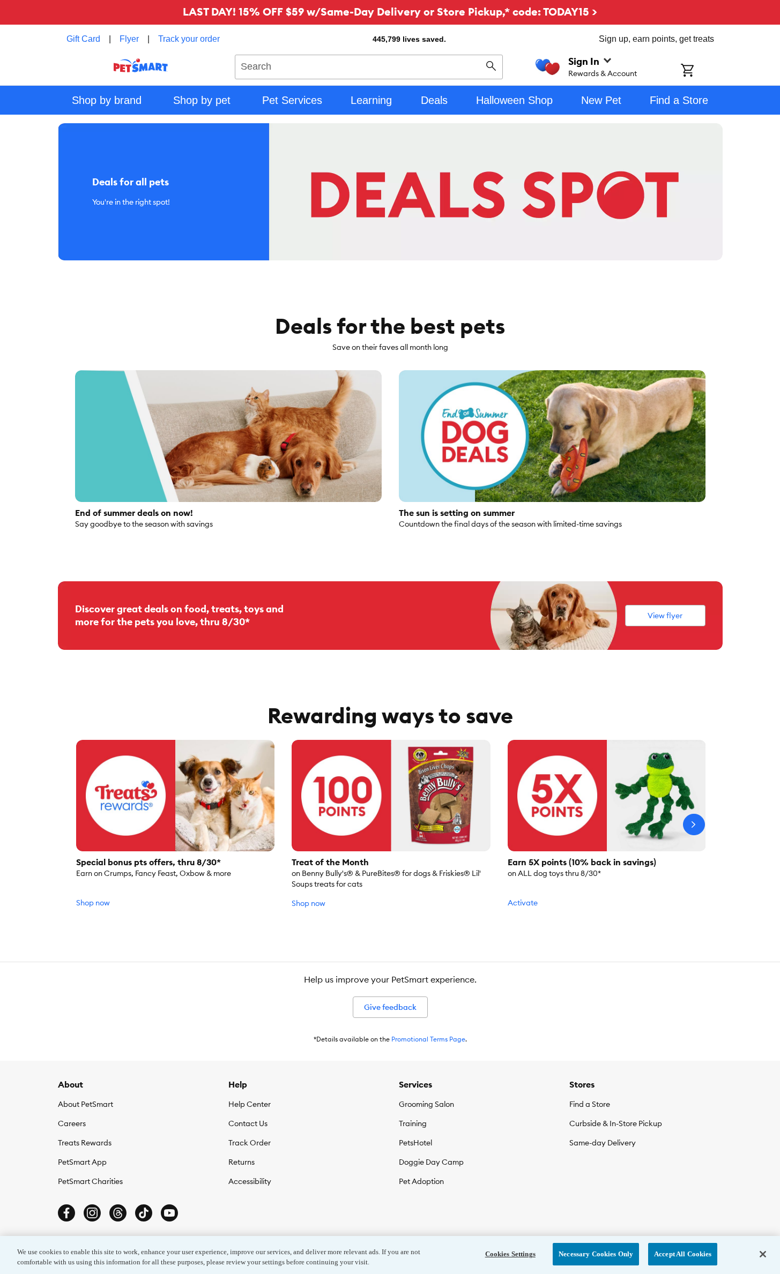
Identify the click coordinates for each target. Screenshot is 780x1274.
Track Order (249, 1143)
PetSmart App (82, 1162)
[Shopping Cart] (701, 71)
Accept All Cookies (682, 1254)
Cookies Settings (510, 1254)
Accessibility (249, 1181)
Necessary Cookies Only (596, 1254)
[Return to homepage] (141, 65)
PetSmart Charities (90, 1181)
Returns (241, 1162)
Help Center (249, 1104)
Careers (72, 1123)
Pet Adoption (421, 1181)
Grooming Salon (426, 1104)
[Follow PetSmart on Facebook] (66, 1212)
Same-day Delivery (602, 1143)
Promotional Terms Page (428, 1039)
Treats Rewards (85, 1143)
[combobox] (369, 65)
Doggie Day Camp (431, 1162)
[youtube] (169, 1212)
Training (413, 1123)
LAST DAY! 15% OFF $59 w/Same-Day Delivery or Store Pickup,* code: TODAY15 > (390, 11)
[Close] (763, 1254)
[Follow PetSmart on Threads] (118, 1212)
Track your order (189, 38)
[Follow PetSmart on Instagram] (92, 1212)
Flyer (129, 38)
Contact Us (248, 1123)
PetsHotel (415, 1143)
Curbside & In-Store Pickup (615, 1123)
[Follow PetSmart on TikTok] (143, 1212)
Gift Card (83, 38)
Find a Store (589, 1104)
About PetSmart (85, 1104)
